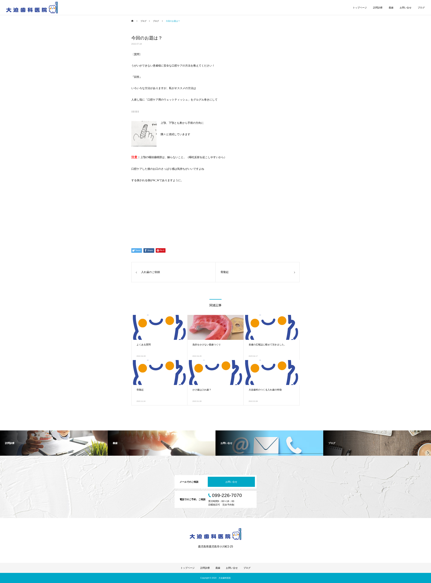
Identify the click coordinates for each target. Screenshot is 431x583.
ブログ (421, 7)
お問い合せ (405, 7)
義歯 (391, 7)
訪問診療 (378, 7)
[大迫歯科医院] (32, 7)
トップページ (360, 7)
